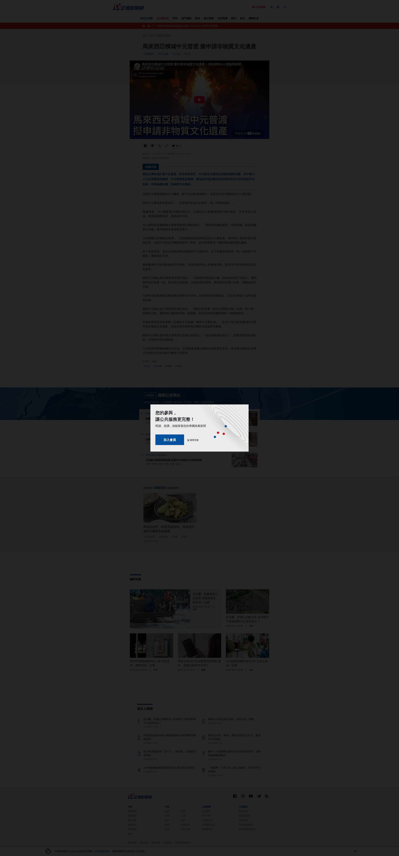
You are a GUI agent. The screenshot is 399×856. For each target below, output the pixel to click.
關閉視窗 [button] (194, 440)
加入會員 (169, 440)
